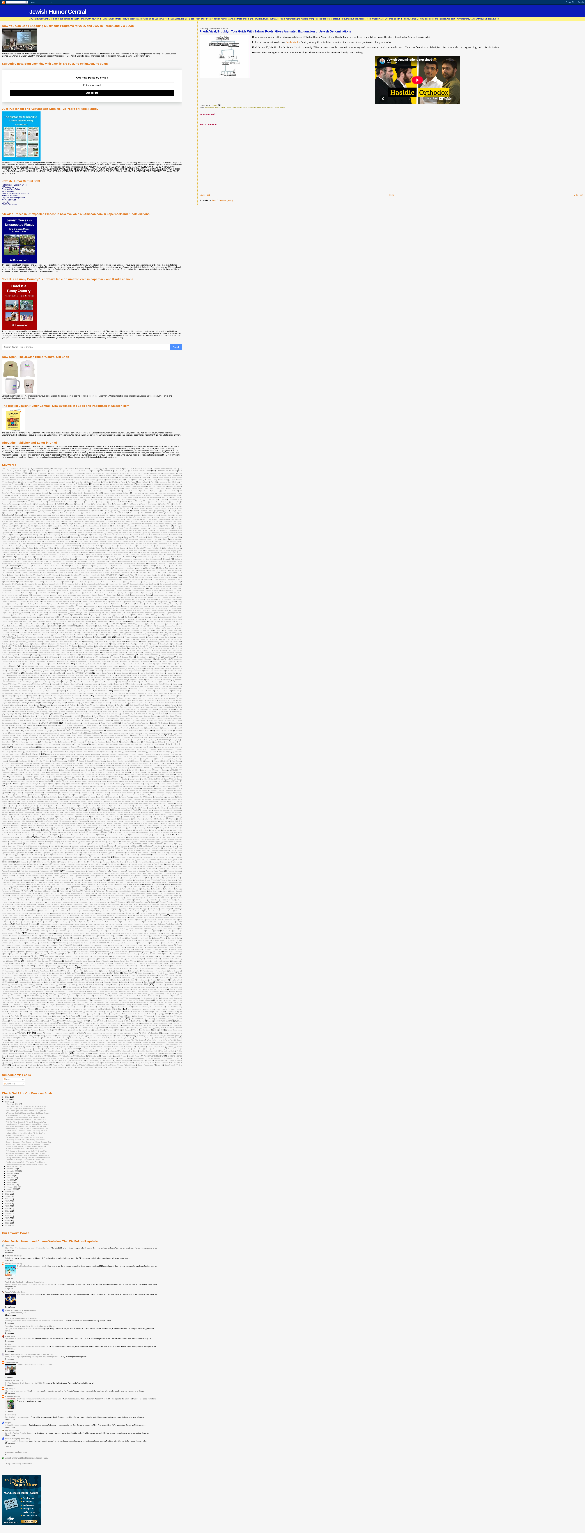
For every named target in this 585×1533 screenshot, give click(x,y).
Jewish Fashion (127, 723)
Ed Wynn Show (107, 615)
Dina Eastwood (44, 606)
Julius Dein (152, 752)
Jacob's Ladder (112, 707)
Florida (179, 635)
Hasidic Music (119, 668)
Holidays (112, 680)
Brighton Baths (98, 532)
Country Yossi (74, 590)
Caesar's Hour (16, 539)
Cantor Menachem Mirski (65, 548)
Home (391, 195)
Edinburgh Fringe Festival (173, 615)
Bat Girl (115, 511)
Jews (145, 737)
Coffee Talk (172, 572)
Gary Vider (152, 646)
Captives (134, 552)
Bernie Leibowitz (25, 519)
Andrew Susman (109, 493)
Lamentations (121, 770)
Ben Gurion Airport (90, 515)
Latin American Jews (165, 772)
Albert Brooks (154, 484)
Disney (81, 606)
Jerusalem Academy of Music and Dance (83, 714)
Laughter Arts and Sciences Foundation (56, 774)
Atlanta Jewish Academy (138, 502)
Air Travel (131, 482)
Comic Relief (170, 577)
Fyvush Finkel (143, 644)
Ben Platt (115, 515)
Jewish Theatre (123, 735)
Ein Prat (154, 617)
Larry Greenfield (54, 772)
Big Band (143, 521)
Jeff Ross (30, 711)
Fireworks (47, 635)
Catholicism (81, 557)
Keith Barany (175, 754)
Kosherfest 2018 (165, 765)
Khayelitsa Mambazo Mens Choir (24, 759)
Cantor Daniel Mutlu (127, 543)
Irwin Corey (57, 696)
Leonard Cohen (155, 777)
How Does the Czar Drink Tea (70, 684)
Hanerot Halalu (16, 664)
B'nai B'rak (69, 506)
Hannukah (42, 664)
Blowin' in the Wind (66, 526)
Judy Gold (45, 752)
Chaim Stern (80, 561)
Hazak (79, 671)
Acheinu (113, 477)
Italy (37, 705)
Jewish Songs (77, 735)
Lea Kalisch (118, 774)
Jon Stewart (72, 747)
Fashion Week (123, 630)
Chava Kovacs (39, 566)
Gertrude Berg (67, 650)
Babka (99, 506)
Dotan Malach (163, 608)
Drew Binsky (163, 610)
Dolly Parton (16, 608)
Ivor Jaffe (96, 705)
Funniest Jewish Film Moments (54, 644)
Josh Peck (77, 749)
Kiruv (47, 761)
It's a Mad (154, 703)
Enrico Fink (69, 624)
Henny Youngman (48, 675)
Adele (70, 480)
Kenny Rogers (33, 756)
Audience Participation (10, 504)
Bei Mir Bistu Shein (90, 513)
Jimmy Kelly (176, 740)
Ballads (31, 508)
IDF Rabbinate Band (69, 688)
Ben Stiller (137, 515)
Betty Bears (79, 521)
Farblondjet (104, 630)
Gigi (170, 650)
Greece (34, 657)
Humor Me (176, 684)
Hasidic (223, 107)
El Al (29, 619)
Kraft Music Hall (20, 768)
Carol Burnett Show (92, 554)
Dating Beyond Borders (162, 595)
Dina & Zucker (31, 606)
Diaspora (131, 604)
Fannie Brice (69, 630)
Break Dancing (41, 532)
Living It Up (61, 784)
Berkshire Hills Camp (125, 517)
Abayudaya (62, 475)
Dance (170, 593)
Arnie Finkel (61, 500)
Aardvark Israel (170, 473)
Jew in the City (43, 716)
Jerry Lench (140, 711)
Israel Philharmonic (110, 698)
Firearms (38, 635)
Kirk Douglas (38, 761)
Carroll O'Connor (157, 554)
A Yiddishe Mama (156, 473)
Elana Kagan (61, 619)
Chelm (66, 566)
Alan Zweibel (141, 484)
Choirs (108, 568)
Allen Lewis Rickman (37, 488)
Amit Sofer (134, 491)
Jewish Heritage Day (121, 725)
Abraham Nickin (16, 477)
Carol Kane (106, 554)
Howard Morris (118, 684)
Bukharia (40, 537)
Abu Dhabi (28, 477)
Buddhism (164, 535)
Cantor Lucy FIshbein (25, 548)
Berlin (155, 517)
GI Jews (132, 650)
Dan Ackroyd (147, 593)
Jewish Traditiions (29, 737)
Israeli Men (138, 700)
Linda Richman (18, 781)
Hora (143, 682)
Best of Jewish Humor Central (82, 519)
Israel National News (82, 698)
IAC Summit (155, 686)
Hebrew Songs (85, 673)
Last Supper (110, 772)
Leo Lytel (127, 777)
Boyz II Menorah (161, 530)
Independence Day (121, 691)
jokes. (43, 747)
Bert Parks (65, 519)
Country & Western (46, 590)
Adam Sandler (32, 480)
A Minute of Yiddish (22, 473)
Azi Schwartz (46, 506)
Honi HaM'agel (134, 682)
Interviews (90, 693)
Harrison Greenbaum (141, 666)
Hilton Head (119, 677)
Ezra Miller (45, 630)
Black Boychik (28, 526)
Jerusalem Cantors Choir (109, 714)
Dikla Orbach (18, 606)
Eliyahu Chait (51, 621)
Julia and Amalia (81, 752)
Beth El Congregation (149, 519)
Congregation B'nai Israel (171, 582)
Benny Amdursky (54, 517)
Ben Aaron (55, 515)
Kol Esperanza (46, 763)
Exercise (142, 628)
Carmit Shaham (21, 554)
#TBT (4, 469)
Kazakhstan (123, 754)
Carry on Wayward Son (174, 554)
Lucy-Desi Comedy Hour (65, 788)
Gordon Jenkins (166, 652)
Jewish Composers (147, 718)
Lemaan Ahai (90, 777)
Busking (150, 537)
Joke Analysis (158, 744)
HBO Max (176, 671)
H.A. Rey (109, 659)
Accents (65, 477)
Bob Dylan (178, 526)
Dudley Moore (62, 613)
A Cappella (105, 471)
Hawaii (46, 671)
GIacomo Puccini (144, 650)
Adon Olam (137, 480)
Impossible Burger (38, 691)
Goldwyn (148, 652)
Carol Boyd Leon (64, 554)
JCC (178, 709)
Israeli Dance (24, 700)
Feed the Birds (25, 632)
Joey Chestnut (171, 742)
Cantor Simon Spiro (135, 550)
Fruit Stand (6, 644)
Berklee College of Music (93, 517)
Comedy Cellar (7, 577)
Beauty (56, 513)
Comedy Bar (162, 575)
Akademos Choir (165, 482)
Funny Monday (117, 644)
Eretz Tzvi (141, 624)
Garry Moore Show (86, 646)
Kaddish (65, 754)
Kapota (87, 754)
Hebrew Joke (29, 673)
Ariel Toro (165, 497)
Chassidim (13, 566)
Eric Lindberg (172, 624)
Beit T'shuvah (172, 513)
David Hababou (169, 597)
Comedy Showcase (110, 577)
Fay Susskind (175, 630)
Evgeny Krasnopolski (128, 628)
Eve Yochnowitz (98, 628)
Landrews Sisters (160, 770)
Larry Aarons (29, 772)
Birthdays (176, 523)
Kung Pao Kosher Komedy (119, 768)
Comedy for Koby (77, 577)
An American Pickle (169, 491)
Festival (53, 632)
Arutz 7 (140, 500)
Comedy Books (174, 575)
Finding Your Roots (25, 635)
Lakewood (109, 770)
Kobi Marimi (176, 761)
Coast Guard (142, 572)
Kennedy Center (19, 756)
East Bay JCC (118, 613)
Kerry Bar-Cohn (107, 756)
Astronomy (80, 502)
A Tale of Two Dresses (93, 473)
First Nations (57, 635)
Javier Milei (113, 709)
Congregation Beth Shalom (170, 584)
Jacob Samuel (62, 707)
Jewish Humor (74, 727)
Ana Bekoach (43, 493)
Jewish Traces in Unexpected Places (147, 735)
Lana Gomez (146, 770)
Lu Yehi (21, 788)
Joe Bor (54, 742)
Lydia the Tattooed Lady (109, 788)
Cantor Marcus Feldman (45, 548)
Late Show (151, 772)
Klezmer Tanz (99, 761)
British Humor (155, 532)
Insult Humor (6, 693)
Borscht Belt (50, 530)
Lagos (75, 770)
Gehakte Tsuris (46, 648)
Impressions (52, 691)
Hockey (75, 680)
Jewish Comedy (87, 718)
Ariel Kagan (143, 497)
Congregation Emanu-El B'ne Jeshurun (85, 586)
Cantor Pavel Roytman (172, 548)
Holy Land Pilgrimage (27, 682)
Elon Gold (121, 621)
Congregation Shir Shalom (23, 588)
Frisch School (165, 641)
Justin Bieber (8, 754)
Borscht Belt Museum (66, 530)
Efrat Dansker (19, 617)
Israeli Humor (104, 700)
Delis (173, 602)
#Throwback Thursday (20, 469)
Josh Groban (66, 749)
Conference (107, 582)
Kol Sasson (96, 763)
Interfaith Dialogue (40, 693)
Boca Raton (123, 528)
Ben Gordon (76, 515)
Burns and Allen (129, 537)
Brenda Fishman (69, 532)
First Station (80, 635)
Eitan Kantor (9, 619)
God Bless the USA (109, 652)
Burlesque (109, 537)
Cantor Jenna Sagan (127, 546)
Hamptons (156, 661)
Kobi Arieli (165, 761)
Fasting (158, 630)
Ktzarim (63, 768)
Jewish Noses (48, 733)
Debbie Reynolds (116, 602)
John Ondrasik (53, 744)
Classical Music (97, 572)
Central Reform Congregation (132, 559)
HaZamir (88, 671)
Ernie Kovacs (13, 626)
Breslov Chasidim (84, 532)
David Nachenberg (49, 599)
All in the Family (140, 486)
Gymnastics (100, 659)
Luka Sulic (80, 788)
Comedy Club (35, 577)
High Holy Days (55, 677)
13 (88, 469)
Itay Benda (46, 705)
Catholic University (68, 557)
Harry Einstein (7, 668)
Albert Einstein (167, 484)
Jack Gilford (12, 707)
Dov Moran (16, 610)
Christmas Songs (79, 570)
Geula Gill (93, 650)
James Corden (169, 707)
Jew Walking (55, 716)
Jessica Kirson (30, 716)
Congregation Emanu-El (59, 586)
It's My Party (16, 705)
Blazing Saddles (42, 526)
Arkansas (24, 500)
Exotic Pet (169, 628)
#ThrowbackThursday (42, 469)
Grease (74, 655)
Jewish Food (63, 725)
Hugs (145, 684)
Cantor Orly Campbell (136, 548)
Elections (92, 619)
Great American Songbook (90, 655)
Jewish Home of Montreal (55, 728)
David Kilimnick (19, 599)
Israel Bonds (117, 696)
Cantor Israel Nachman (55, 546)
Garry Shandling (101, 646)
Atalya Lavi (103, 502)
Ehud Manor (50, 617)
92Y (33, 471)
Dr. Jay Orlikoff (83, 610)
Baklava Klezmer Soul (18, 508)
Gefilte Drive (23, 648)
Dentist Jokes (41, 604)
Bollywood (135, 528)
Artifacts (115, 500)
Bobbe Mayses (97, 528)
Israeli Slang (34, 703)
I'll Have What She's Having (101, 686)
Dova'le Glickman (29, 610)
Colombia (54, 575)
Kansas (79, 754)
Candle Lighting (82, 541)
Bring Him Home (120, 532)
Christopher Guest (95, 570)
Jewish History (137, 725)
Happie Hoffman (161, 664)
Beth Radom (175, 519)
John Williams (66, 744)
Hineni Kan (167, 677)
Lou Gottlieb (96, 786)
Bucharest (144, 535)
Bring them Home (135, 532)
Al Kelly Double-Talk (55, 484)
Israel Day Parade (131, 696)
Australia (60, 504)
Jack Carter (144, 705)
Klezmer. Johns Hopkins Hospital (118, 761)
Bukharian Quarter (52, 537)
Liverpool (44, 784)
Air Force (122, 482)
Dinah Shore (71, 606)
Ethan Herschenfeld (118, 626)
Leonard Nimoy (169, 777)
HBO (168, 671)
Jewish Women (114, 737)
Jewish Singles (50, 735)
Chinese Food (19, 568)
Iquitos (130, 693)
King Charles (135, 759)
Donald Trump (80, 608)
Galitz (27, 646)
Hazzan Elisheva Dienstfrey (154, 671)
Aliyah (129, 486)
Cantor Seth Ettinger (65, 550)
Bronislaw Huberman (70, 535)
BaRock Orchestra (31, 511)
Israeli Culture (10, 700)
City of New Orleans (49, 572)
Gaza (7, 648)
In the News (101, 690)
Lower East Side (173, 786)
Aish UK (154, 482)
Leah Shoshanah (143, 774)
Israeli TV (88, 703)
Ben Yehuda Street (151, 515)
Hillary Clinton (82, 677)
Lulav (89, 788)
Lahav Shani (85, 770)
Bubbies (135, 535)
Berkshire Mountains (143, 517)
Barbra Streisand (161, 508)
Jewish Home (38, 728)
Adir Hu (100, 480)
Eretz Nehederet (128, 624)
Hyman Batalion (27, 686)
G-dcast (154, 644)
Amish (126, 491)
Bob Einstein (9, 528)
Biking (6, 523)
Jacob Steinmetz (76, 707)
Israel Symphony (126, 698)
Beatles (31, 513)
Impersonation (24, 691)
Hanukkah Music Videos (113, 664)
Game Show (64, 646)
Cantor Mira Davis (102, 548)
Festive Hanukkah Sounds (91, 632)
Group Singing (168, 657)
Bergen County (68, 517)
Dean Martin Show (72, 602)
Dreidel (154, 610)
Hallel (33, 661)
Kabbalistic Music (52, 754)
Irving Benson (20, 696)
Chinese (8, 568)
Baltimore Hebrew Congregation (64, 508)
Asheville (164, 500)
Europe (159, 626)
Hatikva (149, 668)
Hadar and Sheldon (123, 659)
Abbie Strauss (106, 475)
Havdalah (37, 671)
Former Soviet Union (167, 637)
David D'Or (78, 597)
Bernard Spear (165, 517)
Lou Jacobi (107, 786)
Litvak (17, 784)
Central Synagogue (152, 559)
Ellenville (88, 621)
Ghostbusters (122, 650)
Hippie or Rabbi (16, 680)
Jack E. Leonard (158, 705)
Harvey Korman (54, 668)
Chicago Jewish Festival (101, 566)
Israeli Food (92, 700)
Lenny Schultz (115, 777)
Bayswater (159, 511)
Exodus (160, 628)
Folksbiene (88, 637)
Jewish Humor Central (57, 11)
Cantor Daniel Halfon (88, 543)
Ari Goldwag (85, 497)
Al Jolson (34, 484)
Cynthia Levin (89, 593)
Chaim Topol (92, 561)
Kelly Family (6, 756)
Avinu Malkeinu (132, 504)
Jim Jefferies (115, 740)
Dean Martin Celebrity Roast (52, 602)
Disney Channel (91, 606)
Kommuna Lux (156, 763)
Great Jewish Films (168, 655)
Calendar (103, 539)
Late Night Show (138, 772)
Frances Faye (92, 639)
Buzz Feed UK (175, 537)
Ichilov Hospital (23, 688)
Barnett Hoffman (16, 511)
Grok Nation (102, 657)
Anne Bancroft (46, 495)
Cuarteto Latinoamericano (11, 593)
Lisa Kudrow (138, 781)
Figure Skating (152, 632)
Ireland (156, 693)
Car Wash (143, 552)
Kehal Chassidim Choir (147, 754)
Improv (62, 691)
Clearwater (116, 572)
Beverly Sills (120, 521)
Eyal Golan (8, 630)
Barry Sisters (59, 511)
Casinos (38, 557)
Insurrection (18, 693)
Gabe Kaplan (164, 644)
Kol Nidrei (85, 763)
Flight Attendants (156, 635)
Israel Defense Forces (149, 696)
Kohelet (27, 763)
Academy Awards (52, 477)
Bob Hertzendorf (49, 528)
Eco (37, 615)
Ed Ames (44, 615)
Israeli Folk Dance (64, 700)
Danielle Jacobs (97, 595)
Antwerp (148, 495)
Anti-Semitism (137, 495)
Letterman (87, 779)
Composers (127, 579)
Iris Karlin (173, 693)
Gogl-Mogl (122, 652)
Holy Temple (56, 682)
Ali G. (122, 486)
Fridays (143, 641)
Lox (3, 788)
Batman (135, 511)
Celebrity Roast (69, 559)
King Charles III (148, 759)
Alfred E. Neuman (111, 486)
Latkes (177, 772)
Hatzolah (12, 671)
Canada (23, 541)
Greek (42, 657)
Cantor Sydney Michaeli (173, 550)
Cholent (130, 568)
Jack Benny (121, 705)
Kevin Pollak (151, 756)
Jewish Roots (177, 733)
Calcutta (94, 539)
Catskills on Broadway (162, 557)
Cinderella (151, 570)
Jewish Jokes (13, 731)
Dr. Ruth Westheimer (100, 610)
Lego (47, 777)
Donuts (130, 608)
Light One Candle (120, 779)
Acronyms (145, 477)
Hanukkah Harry (81, 664)
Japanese (71, 709)
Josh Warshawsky (91, 749)
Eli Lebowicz (165, 619)
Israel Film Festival (168, 696)
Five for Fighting (113, 635)
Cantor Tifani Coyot (27, 552)
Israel (85, 695)
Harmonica (62, 666)
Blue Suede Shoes (92, 526)
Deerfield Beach (148, 602)
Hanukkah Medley (96, 664)
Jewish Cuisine (60, 720)
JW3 (17, 754)
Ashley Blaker (55, 502)
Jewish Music (144, 731)
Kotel (10, 768)
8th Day (20, 471)
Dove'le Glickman (44, 610)
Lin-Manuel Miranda (149, 779)
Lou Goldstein (84, 786)
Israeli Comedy (176, 698)
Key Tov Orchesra (166, 756)
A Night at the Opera (57, 473)
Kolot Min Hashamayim (140, 763)
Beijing (102, 513)
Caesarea (43, 539)
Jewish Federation (142, 723)
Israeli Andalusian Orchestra (158, 698)
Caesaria (53, 539)
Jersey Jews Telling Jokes (39, 714)
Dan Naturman (160, 593)
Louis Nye (142, 786)
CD (38, 559)
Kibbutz (59, 759)
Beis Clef (111, 513)
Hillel (91, 677)
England (58, 624)
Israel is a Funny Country (44, 698)
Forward (19, 639)
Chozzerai (172, 568)
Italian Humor (28, 705)
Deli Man (165, 602)
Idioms (110, 688)
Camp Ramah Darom (9, 541)
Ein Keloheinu (130, 617)
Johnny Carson (80, 744)
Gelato (57, 648)
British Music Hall (169, 532)
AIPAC (113, 482)
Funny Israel (103, 644)
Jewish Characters (40, 718)
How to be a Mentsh (91, 684)
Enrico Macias (80, 624)
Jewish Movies (131, 731)
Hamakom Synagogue (78, 661)
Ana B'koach (16, 493)
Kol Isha (57, 763)
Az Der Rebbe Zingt (31, 506)
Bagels (168, 506)
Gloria (80, 652)
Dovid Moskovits (59, 610)
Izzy (103, 705)
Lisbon (160, 781)
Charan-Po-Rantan (153, 561)
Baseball (70, 511)
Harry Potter (18, 668)
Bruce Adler (111, 535)
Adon (128, 480)
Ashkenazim (17, 502)
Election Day (81, 619)
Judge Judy (6, 752)
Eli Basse (129, 619)
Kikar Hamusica (91, 759)
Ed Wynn (95, 615)
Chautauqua (26, 566)
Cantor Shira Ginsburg (83, 550)
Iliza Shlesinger (121, 688)
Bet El (108, 519)
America (177, 488)
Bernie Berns (177, 517)
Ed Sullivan (64, 615)
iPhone (122, 693)
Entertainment (102, 624)
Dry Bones (25, 613)
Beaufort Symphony (44, 513)
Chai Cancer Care (54, 561)
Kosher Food (78, 765)
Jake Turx (157, 707)
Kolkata (115, 763)
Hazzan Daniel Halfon (112, 671)
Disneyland (116, 606)
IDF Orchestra (54, 688)
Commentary (60, 579)
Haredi (217, 107)
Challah (113, 561)
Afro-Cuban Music (11, 482)
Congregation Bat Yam (33, 584)
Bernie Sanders (39, 519)
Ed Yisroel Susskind (122, 615)
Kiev (81, 759)
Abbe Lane (80, 475)
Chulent (122, 570)
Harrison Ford (126, 666)
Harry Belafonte (157, 666)
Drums (16, 613)
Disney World (104, 606)
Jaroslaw (81, 709)
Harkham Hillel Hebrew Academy (32, 666)
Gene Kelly (66, 648)
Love (151, 786)
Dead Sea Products (19, 602)
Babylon (138, 506)
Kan (72, 754)
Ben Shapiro (126, 515)
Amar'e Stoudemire (106, 488)
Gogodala (132, 652)
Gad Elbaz (176, 644)
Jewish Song (64, 735)
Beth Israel (164, 519)
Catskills (128, 557)
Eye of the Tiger (33, 630)
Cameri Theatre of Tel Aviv (150, 539)
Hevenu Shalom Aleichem (20, 677)
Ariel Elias (132, 497)
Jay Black (142, 709)
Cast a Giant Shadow (51, 557)
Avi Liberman (119, 504)
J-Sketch (111, 705)
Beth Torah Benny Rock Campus (48, 521)
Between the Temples (105, 521)
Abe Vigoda (149, 475)
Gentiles (132, 648)
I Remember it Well (82, 686)
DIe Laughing (7, 606)
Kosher (24, 765)
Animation (23, 495)
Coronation (6, 590)
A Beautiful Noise (72, 471)
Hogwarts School (87, 680)
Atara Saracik (114, 502)
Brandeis (7, 532)
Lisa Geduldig (126, 781)
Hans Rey (52, 664)
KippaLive (12, 761)
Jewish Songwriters (93, 735)
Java (105, 709)
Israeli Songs (47, 703)
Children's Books (163, 566)
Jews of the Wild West (66, 740)
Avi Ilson (108, 504)
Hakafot (7, 661)
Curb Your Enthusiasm (47, 593)
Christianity (39, 570)
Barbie (150, 508)
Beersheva (66, 513)
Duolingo (107, 613)
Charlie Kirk (72, 563)
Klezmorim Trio (137, 761)
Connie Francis (75, 588)
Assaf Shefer (68, 502)
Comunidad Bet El (160, 579)
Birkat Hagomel (108, 523)
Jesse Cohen (17, 716)
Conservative (209, 107)
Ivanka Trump (84, 705)
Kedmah (133, 754)
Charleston (36, 563)
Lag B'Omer (53, 770)
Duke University (95, 613)
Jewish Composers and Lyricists (168, 718)
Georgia (33, 650)
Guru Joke (47, 659)
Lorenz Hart (165, 784)
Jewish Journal (30, 731)
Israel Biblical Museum (103, 696)
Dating (148, 595)
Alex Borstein (41, 486)
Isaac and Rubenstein (72, 696)
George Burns (143, 648)
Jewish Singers (22, 735)
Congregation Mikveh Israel (160, 586)
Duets (85, 613)
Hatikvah (157, 668)
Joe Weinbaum (100, 742)
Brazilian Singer (27, 532)
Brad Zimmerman (176, 530)
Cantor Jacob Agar (73, 546)
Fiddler (121, 632)
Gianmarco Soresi (159, 650)
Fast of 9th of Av (146, 630)
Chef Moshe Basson (54, 566)
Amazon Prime (130, 488)
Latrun (4, 774)
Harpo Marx (113, 666)
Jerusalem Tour (174, 714)
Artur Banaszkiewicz (128, 500)
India (149, 691)
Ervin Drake (42, 626)
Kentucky (61, 756)
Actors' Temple (164, 477)
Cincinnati (141, 570)
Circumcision (7, 572)
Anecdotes (161, 493)
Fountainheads (31, 639)
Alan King (129, 484)
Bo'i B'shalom (142, 526)
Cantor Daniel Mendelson (108, 543)
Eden (159, 615)
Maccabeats (173, 788)
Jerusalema (6, 716)
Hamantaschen (95, 661)
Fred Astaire (153, 639)
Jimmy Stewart (21, 742)
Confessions (118, 582)
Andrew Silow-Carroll (93, 493)
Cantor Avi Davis (174, 541)
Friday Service (132, 641)
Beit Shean (134, 513)
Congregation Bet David (52, 584)
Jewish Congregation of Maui (12, 720)
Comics (13, 579)
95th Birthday (43, 471)
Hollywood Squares (153, 680)
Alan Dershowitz (117, 484)
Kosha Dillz (14, 765)
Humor (167, 684)
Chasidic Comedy (129, 563)
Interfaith (28, 693)
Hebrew (16, 673)
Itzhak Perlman (70, 705)
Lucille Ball (49, 788)
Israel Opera (96, 698)
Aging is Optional (26, 482)
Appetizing (5, 497)
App (178, 495)
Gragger (36, 655)
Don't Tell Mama (66, 608)
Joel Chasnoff (113, 742)
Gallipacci (53, 646)
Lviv (96, 788)
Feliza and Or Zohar (40, 632)
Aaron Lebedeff (15, 475)
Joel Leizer (147, 742)
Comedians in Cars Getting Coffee (93, 575)
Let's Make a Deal (74, 779)
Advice (172, 480)
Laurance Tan (92, 774)
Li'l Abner (108, 779)
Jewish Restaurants (163, 733)
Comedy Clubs (49, 577)
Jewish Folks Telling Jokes (27, 725)
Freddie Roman (166, 639)
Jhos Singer (93, 740)
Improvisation (87, 691)
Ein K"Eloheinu (103, 617)
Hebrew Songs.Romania (104, 673)
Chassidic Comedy (165, 563)
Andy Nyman (137, 493)
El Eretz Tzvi (38, 619)
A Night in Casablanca (75, 473)
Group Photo (155, 657)
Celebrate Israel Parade (51, 559)
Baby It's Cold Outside (112, 506)
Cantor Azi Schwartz (9, 543)
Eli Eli (156, 619)
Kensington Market (48, 756)
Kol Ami (35, 763)
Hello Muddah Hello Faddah (18, 675)
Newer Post (205, 195)
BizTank (18, 526)
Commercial (72, 579)
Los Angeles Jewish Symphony (65, 786)
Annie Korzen (90, 495)
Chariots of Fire (168, 561)
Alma (48, 488)
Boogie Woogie (164, 528)
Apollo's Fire (169, 495)
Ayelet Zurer (17, 506)
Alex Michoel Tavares (69, 486)
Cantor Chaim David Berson (51, 543)
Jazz (172, 709)
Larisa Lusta (17, 772)
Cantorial (74, 552)
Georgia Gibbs (44, 650)
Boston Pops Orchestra (101, 530)
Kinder (101, 759)
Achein (104, 477)
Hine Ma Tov (130, 677)
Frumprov (16, 644)
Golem (155, 652)
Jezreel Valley (81, 740)
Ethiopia (143, 626)
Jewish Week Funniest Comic (94, 737)
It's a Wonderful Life (168, 703)
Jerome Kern (106, 711)
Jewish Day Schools (156, 720)
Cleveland (125, 572)
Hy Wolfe (15, 686)
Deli (158, 602)
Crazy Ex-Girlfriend (122, 590)
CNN (133, 572)
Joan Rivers (33, 742)
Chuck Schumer (110, 570)
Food (109, 637)
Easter (128, 613)
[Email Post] (218, 105)
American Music (62, 491)
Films (13, 635)
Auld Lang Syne (41, 504)
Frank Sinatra (140, 639)
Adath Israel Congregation (55, 480)
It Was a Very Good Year (139, 703)
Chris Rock (13, 570)
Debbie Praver (102, 602)
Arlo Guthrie (34, 500)
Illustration (134, 688)
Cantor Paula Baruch (153, 548)
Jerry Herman (129, 711)
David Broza (67, 597)
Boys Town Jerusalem (132, 530)
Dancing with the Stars (41, 595)
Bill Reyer (33, 523)
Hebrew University (122, 673)
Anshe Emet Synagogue (107, 495)
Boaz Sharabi (154, 526)
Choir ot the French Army (94, 568)
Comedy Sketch (127, 577)
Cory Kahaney (31, 590)
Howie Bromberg (134, 684)
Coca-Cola (153, 572)
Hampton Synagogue (141, 661)
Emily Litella (48, 624)
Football (119, 637)
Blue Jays (79, 526)
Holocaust (166, 680)
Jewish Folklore (7, 725)
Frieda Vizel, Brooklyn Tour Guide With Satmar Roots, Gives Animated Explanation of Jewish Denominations (275, 31)
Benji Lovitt (16, 517)
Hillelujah (109, 677)
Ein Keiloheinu (117, 617)
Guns (38, 659)
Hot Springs (38, 684)
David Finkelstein (102, 597)
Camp (165, 539)
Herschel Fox (168, 675)
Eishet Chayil (177, 617)
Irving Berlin (32, 696)
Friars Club (77, 641)
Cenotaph (81, 559)
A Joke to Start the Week (141, 471)
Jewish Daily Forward (122, 720)
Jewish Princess (134, 733)
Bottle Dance (116, 530)
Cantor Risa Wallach (48, 550)
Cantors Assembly (97, 552)
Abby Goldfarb (137, 475)
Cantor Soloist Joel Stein (154, 550)
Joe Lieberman (65, 742)
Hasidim (131, 668)
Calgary (112, 539)
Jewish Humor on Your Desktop (119, 728)
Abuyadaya (39, 477)
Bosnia (80, 530)
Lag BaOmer (65, 770)
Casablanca (20, 557)
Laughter (36, 774)
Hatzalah (168, 668)
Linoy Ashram (69, 781)
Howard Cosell (106, 684)
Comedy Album (128, 575)
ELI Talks (7, 621)
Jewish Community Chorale (129, 718)
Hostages (14, 684)
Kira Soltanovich (24, 761)
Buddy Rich (9, 537)
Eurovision (18, 628)
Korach (177, 763)
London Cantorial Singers (133, 784)
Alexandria (99, 486)
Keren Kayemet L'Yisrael (76, 756)
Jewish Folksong (48, 725)
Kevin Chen (139, 756)
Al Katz (42, 484)
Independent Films (138, 691)
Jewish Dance (140, 720)
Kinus (4, 761)
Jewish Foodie (78, 725)
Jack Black (134, 705)
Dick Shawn (162, 604)
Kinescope (124, 759)
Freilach (31, 641)
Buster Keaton (161, 537)
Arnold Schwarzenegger (76, 500)
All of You (152, 486)
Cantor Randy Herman (10, 550)
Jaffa (123, 707)
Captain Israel (123, 552)
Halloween (62, 661)
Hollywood (123, 680)
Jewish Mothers (97, 731)
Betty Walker (90, 521)
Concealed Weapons (53, 582)
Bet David (99, 519)
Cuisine (25, 593)
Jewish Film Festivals (160, 723)
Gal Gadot (18, 646)
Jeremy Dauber (94, 711)
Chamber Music (124, 561)
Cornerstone (175, 588)
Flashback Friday (141, 635)
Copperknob (164, 588)
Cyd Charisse (77, 593)
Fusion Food (130, 644)
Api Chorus (158, 495)
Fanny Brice (93, 630)
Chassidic (151, 563)
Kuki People (80, 768)
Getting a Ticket (81, 650)
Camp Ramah (175, 539)
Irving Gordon (45, 696)
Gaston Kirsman (164, 646)
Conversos (110, 588)
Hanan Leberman (169, 661)
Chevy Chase (76, 566)
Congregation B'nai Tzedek (11, 584)
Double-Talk (176, 608)
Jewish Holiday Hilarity (157, 725)
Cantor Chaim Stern (71, 543)
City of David (34, 572)
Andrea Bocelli (77, 493)
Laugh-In (27, 774)
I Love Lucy (68, 686)
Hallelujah (41, 661)
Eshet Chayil (54, 626)
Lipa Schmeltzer (93, 781)
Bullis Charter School (96, 537)
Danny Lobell (124, 595)
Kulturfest (90, 768)
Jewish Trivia (43, 737)
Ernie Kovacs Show (28, 626)
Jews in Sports (20, 740)
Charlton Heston (101, 563)
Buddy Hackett (176, 535)
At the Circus (91, 502)
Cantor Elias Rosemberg (146, 543)
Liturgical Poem (171, 781)
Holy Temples (68, 682)
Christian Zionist (26, 570)
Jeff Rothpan (41, 711)
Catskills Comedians (143, 557)
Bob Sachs (75, 528)
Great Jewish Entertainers (148, 655)
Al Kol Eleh (69, 484)
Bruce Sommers (123, 535)
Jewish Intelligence (152, 728)
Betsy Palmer (67, 521)
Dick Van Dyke (175, 604)
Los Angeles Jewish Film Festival (17, 786)
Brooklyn (84, 535)
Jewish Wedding (73, 737)
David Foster (115, 597)
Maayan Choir (161, 788)
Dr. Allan (71, 610)
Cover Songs (86, 590)
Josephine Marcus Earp (37, 749)
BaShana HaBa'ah (83, 511)
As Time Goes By (151, 500)
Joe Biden (45, 742)
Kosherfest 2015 (121, 765)
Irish (180, 693)
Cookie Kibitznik (138, 588)
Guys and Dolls (58, 659)
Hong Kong (121, 682)
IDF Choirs (42, 688)
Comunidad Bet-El (175, 579)
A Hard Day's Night (121, 471)
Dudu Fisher (75, 613)
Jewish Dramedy (32, 723)
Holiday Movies (101, 680)
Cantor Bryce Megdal (30, 543)
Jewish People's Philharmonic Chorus (86, 733)
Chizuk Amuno (49, 568)
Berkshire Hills (110, 517)
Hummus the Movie (156, 684)
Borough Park (23, 530)
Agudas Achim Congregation (45, 482)
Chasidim (141, 563)
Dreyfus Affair (6, 613)
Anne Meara (70, 495)
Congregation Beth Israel (117, 584)
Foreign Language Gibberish (135, 637)
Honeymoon (110, 682)
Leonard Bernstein (140, 777)
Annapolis (34, 495)
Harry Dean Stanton (173, 666)
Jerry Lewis (152, 711)
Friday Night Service (114, 641)
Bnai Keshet (117, 526)
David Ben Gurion (40, 597)
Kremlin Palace (34, 768)
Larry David (41, 772)
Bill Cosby (14, 523)
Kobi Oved (5, 763)
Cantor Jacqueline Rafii (91, 546)
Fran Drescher (71, 639)
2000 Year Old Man (114, 469)
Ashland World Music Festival (36, 502)
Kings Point (176, 759)
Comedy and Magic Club (146, 575)
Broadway (15, 535)
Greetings (77, 657)
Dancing (24, 595)
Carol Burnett (77, 554)
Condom (85, 582)
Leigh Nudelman (57, 777)
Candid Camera (65, 541)
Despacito (99, 604)
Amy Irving (156, 491)
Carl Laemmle (165, 552)
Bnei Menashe (129, 526)
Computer (136, 579)
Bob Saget (85, 528)
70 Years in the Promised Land (165, 469)
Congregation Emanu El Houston (36, 586)
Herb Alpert (110, 675)
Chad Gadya (40, 561)
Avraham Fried (165, 504)
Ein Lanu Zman (143, 617)
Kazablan (113, 754)
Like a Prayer (134, 779)
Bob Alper (166, 526)
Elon (113, 621)
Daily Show (136, 593)
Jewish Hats (107, 725)
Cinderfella (162, 570)
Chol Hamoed (119, 568)
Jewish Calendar (25, 718)
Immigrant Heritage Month (170, 688)
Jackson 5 (50, 707)
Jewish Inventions (168, 728)
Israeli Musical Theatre (167, 700)
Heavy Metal (6, 673)
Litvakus (25, 784)
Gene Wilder (77, 648)
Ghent (112, 650)
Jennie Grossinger (66, 711)
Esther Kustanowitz (87, 626)
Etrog (151, 626)
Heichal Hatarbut (146, 673)
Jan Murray (30, 709)
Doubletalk (5, 610)
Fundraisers (36, 644)
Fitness (101, 635)
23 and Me (128, 469)
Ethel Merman (133, 626)
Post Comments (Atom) (222, 200)
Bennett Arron (41, 517)
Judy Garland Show (32, 752)
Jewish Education (249, 107)
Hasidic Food (106, 668)
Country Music (61, 590)
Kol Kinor (76, 763)
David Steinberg (126, 599)
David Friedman (128, 597)
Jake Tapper (146, 707)
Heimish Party (159, 673)
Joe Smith (88, 742)
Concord (76, 582)
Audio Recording (26, 504)
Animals (14, 495)
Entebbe (91, 624)
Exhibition (151, 628)
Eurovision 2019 (31, 628)
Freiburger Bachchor (18, 641)
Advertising (164, 480)
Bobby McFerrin (111, 528)
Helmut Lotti (35, 675)
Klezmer (71, 761)
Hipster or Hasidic (31, 680)
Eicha (59, 617)
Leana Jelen (169, 774)
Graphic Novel (64, 655)
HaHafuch (160, 659)
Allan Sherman (173, 486)
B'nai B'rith (79, 506)
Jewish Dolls (19, 723)
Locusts (109, 784)
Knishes (157, 761)
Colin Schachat (27, 575)
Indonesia (175, 691)
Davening (14, 597)
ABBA (71, 475)
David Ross (88, 599)
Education (7, 617)
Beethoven (76, 513)
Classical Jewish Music (81, 572)
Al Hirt (26, 484)
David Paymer (64, 599)
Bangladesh (97, 508)
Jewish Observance (62, 733)
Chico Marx (149, 566)
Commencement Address (44, 579)
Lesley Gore (30, 779)
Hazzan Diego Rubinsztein (132, 671)
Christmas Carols (64, 570)
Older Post (578, 195)
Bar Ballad (113, 508)
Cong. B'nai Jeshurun (133, 582)
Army (52, 500)
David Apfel (25, 597)
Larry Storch (76, 772)
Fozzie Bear (58, 639)
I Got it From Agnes (54, 686)
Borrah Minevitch (37, 530)
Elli (95, 621)
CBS (174, 557)
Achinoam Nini (124, 477)
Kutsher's (157, 768)
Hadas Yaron (137, 659)
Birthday (167, 523)
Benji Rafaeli (28, 517)
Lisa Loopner (150, 781)
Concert (66, 582)
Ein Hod (92, 617)
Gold (140, 652)
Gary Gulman (114, 646)
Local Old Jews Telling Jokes (93, 784)
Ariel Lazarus (154, 497)
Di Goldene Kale (119, 604)
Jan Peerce (42, 709)
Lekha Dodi (78, 777)
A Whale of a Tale (140, 473)
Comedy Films (62, 577)
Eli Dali (149, 619)
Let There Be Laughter (45, 779)
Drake (113, 610)
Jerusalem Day (127, 714)
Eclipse (30, 615)
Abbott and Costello (121, 475)
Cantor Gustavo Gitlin (36, 546)
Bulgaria (65, 537)
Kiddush (68, 759)
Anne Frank (59, 495)
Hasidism (141, 668)
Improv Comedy (74, 691)
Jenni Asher (52, 711)
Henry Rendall (98, 675)
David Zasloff (151, 599)
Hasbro (64, 668)
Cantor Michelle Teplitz (85, 548)
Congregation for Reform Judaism (114, 586)
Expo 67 (179, 628)
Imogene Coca (8, 691)
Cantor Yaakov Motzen (45, 552)
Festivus (106, 632)
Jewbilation (87, 716)
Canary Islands (36, 541)
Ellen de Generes (75, 621)
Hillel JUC (99, 677)
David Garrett (141, 597)
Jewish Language (45, 731)
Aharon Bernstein (65, 482)
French (39, 641)
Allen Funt (20, 488)
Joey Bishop (158, 742)
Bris (145, 532)
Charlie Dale (47, 563)
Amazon (119, 488)
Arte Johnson (92, 500)
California (120, 539)
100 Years (80, 469)
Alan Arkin (105, 484)
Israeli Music (150, 700)
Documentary (177, 606)
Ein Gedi (84, 617)
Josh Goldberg (53, 749)
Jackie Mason (37, 707)
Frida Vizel (88, 641)
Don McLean (39, 608)
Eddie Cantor (137, 615)
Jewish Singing (37, 735)
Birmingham (148, 523)
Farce (113, 630)
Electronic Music (103, 619)
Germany (55, 650)
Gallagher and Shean (39, 646)
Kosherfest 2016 (136, 765)
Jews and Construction (158, 737)
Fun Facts (25, 644)
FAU (165, 630)
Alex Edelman (53, 486)
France (81, 639)
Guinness (30, 659)
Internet (81, 693)
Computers (147, 579)
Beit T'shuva (159, 513)
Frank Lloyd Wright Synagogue (111, 639)
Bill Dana (24, 523)
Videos (282, 107)
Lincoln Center (163, 779)
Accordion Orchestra (92, 477)
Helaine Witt (171, 673)
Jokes (33, 747)
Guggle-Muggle (18, 659)
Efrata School (31, 617)
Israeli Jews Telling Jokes (122, 700)
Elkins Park (62, 621)
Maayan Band (148, 788)
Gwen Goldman (72, 659)
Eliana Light (27, 621)
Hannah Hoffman (30, 664)
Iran (148, 693)
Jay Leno (152, 709)
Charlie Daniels (60, 563)
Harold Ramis (89, 666)
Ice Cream (173, 686)
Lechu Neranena (17, 777)
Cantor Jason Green (109, 546)
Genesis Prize (121, 648)
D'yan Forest (125, 593)
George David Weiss (159, 648)
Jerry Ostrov (165, 711)
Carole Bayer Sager (120, 554)
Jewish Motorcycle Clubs (114, 731)
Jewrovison (137, 737)
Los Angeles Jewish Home (41, 786)
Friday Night (99, 641)
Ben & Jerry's (44, 515)
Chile (173, 566)
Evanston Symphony (82, 628)
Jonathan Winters (117, 747)
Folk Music (67, 637)
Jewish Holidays (18, 727)
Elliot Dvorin (103, 621)
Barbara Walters (139, 508)
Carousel (145, 554)
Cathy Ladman (93, 557)
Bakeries (177, 506)
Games (74, 646)
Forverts (7, 639)
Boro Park (12, 530)
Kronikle (54, 768)
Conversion (99, 588)
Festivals (76, 632)
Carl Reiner (177, 552)
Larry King (66, 772)
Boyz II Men (149, 530)
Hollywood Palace (136, 680)
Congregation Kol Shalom (138, 586)
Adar (42, 480)
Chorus (162, 568)
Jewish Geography (93, 725)
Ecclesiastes (6, 615)
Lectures (29, 777)
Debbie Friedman (88, 602)
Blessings (53, 526)
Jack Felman (171, 705)
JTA (140, 749)
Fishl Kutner (91, 635)
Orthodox (270, 107)
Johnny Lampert (97, 744)
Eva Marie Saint (67, 628)
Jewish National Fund (17, 733)
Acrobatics (135, 477)
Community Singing (88, 579)
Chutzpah (131, 570)
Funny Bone (81, 644)
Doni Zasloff (99, 608)
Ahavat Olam (78, 482)
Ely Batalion (153, 621)
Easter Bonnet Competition (142, 613)
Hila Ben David (69, 677)
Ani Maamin (171, 493)
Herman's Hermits (139, 675)
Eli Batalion (139, 619)
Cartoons (8, 557)
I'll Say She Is (119, 686)
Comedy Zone (158, 577)
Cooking (151, 588)
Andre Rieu (64, 493)
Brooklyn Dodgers (97, 535)
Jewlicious (126, 737)
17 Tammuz (96, 469)
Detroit (108, 604)
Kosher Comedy (48, 765)
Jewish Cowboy (46, 720)
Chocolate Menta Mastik (65, 568)
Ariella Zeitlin (175, 497)
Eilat (76, 617)
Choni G (139, 568)
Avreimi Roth (177, 504)
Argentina (63, 497)
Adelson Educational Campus (85, 480)
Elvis (131, 621)
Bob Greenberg (34, 528)
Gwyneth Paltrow (87, 659)
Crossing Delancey (151, 590)
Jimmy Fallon (164, 740)
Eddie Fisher (149, 615)
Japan (61, 709)
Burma (118, 537)
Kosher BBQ (35, 765)
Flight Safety (169, 635)
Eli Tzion (17, 621)
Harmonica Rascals (75, 666)
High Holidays (40, 677)
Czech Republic (102, 593)
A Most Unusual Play (40, 473)
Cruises (177, 590)
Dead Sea (5, 602)
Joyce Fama (131, 749)
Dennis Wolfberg (28, 604)
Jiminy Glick (127, 740)
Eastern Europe (160, 613)
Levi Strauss (98, 779)
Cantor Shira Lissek (101, 550)
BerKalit (79, 517)
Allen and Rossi (7, 488)
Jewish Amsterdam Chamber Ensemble (144, 716)
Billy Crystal (55, 523)
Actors (154, 477)
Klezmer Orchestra (85, 761)
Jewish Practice (108, 733)
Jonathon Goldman (133, 747)
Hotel (47, 684)
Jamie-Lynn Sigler (17, 709)
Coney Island (95, 582)
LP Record (11, 788)
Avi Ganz (87, 504)
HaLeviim (25, 661)
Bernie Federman (10, 519)
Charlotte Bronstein (86, 563)
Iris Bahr (164, 693)
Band (88, 508)
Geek (14, 648)
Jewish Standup (109, 735)
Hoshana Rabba (167, 682)
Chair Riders (103, 561)
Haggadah (148, 659)
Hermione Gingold (154, 675)
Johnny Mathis (111, 744)
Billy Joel (67, 523)
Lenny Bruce (102, 777)
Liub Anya (34, 784)
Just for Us (178, 752)
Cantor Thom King (10, 552)
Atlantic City (175, 502)
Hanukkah (64, 663)
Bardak (173, 508)
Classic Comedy (64, 572)
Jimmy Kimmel (7, 742)
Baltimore (46, 508)
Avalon (78, 504)
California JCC (133, 539)
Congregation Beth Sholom (11, 586)
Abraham (5, 477)
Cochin (162, 572)
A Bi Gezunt (85, 471)
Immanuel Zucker (153, 688)
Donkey (110, 608)
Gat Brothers (177, 646)
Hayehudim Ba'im (58, 671)
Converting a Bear (123, 588)
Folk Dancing (56, 637)
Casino (30, 557)
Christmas (50, 570)
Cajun (80, 539)
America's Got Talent (28, 491)
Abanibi (42, 475)
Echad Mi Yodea (19, 615)
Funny (72, 644)
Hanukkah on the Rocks (133, 664)
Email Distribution (167, 621)
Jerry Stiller (21, 714)
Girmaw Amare (43, 652)
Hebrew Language (42, 673)
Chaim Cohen (68, 561)
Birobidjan (158, 523)
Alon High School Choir (61, 488)
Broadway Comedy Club (33, 535)
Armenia (44, 500)
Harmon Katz (50, 666)
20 (103, 469)
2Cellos (137, 469)
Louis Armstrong (130, 786)
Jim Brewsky (104, 740)
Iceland (12, 688)
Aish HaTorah (143, 482)
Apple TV (15, 497)
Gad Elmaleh (6, 646)
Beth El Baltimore (133, 519)
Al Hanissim (16, 484)
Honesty (100, 682)
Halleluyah (52, 661)
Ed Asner (54, 615)
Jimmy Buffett (138, 740)
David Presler (76, 599)
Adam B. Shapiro (18, 480)
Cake (87, 539)
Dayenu (177, 599)
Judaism (153, 749)
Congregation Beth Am (73, 584)
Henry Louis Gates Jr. (82, 675)
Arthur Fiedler (104, 500)
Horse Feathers (153, 682)
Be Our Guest (9, 513)
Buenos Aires (21, 537)
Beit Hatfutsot (122, 513)
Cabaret (5, 539)
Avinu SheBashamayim (149, 504)
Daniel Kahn (69, 595)
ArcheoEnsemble (37, 497)
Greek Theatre (52, 657)
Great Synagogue (22, 657)
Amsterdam (145, 491)
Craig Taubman (107, 590)
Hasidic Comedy (93, 668)
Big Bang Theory (155, 521)
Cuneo (33, 593)
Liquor (104, 781)
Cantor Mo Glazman (119, 548)
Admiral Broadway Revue (115, 480)
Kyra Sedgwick (170, 768)
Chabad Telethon (27, 561)
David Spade (112, 599)
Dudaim (52, 613)
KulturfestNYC (101, 768)
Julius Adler (141, 752)
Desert (91, 604)
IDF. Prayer (102, 688)
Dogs (7, 608)
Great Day (106, 655)
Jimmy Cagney (151, 740)
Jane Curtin (53, 709)
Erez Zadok (161, 624)
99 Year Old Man (57, 471)
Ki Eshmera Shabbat (46, 759)
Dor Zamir (139, 608)
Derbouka (82, 604)
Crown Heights (166, 590)
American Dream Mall (46, 491)
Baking (4, 508)
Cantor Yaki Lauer (62, 552)
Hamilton (115, 661)
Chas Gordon (115, 563)
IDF (33, 688)
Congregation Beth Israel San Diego (143, 584)
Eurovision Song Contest (49, 628)
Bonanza (153, 528)
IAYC (164, 686)
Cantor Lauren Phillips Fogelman (168, 546)
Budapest (154, 535)
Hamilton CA (125, 661)
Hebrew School (71, 673)
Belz (34, 515)
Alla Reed (161, 486)
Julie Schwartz (130, 752)
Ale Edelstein (29, 486)
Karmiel (104, 754)
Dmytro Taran (143, 606)
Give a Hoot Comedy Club (60, 652)
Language (174, 770)
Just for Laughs (165, 752)
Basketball (97, 511)
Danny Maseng (137, 595)
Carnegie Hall (50, 554)
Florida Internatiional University (38, 637)
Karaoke (96, 754)
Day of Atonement (165, 599)
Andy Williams (149, 493)
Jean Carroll (6, 711)
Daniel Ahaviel (57, 595)
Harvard (29, 668)
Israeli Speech (60, 703)
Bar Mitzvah (124, 508)
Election (71, 619)
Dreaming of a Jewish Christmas (137, 610)
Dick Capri (140, 604)
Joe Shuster (77, 742)
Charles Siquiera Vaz (21, 563)
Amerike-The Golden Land (99, 491)
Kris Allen (45, 768)
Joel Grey (137, 742)
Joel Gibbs (125, 742)
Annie (80, 495)
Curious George (63, 593)
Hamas (106, 661)
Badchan (159, 506)
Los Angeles (177, 784)
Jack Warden (23, 707)
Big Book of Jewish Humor (173, 521)
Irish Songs (8, 696)
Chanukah (137, 561)
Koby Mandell (17, 763)
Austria (70, 504)
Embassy (16, 624)
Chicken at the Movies (121, 566)
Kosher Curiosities (63, 765)
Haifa (169, 659)
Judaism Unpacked (165, 749)
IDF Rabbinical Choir (87, 688)
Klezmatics (61, 761)
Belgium (18, 515)
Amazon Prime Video (145, 488)
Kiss (53, 761)
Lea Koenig (130, 774)
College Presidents (42, 575)
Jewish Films (175, 723)
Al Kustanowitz (82, 484)
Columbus (64, 575)
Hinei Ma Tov (142, 677)
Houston (55, 684)
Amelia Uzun (160, 488)
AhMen (105, 482)
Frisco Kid (176, 641)
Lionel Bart (81, 781)
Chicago (87, 566)
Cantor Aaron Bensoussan (123, 541)
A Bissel (95, 471)
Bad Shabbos (149, 506)
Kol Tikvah (106, 763)
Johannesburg (40, 744)
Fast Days (134, 630)
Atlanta (124, 502)
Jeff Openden (19, 711)
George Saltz (22, 650)
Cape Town (111, 552)
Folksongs (99, 637)
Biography (96, 523)
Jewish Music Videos (164, 731)
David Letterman (34, 599)
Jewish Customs (104, 720)
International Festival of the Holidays (62, 693)
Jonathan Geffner (86, 747)
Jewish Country (32, 720)
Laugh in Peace (15, 774)
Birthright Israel (7, 526)
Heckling (134, 673)
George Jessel (9, 650)
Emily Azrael (37, 624)
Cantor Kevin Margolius (145, 546)
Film (161, 632)
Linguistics (58, 781)
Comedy (112, 575)
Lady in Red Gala (33, 770)
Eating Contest (174, 613)
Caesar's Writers (31, 539)
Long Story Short (151, 784)
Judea (177, 749)
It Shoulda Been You (120, 703)
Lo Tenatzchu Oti (74, 784)
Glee (73, 652)
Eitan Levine (20, 619)
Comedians (75, 575)
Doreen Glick (151, 608)
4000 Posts (147, 469)
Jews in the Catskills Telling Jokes (42, 740)
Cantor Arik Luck (159, 541)
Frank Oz (129, 639)
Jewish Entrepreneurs (90, 723)
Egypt (41, 617)
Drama (120, 610)
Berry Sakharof (53, 519)
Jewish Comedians (107, 716)
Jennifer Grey (81, 711)
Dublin (34, 613)
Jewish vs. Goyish (57, 737)
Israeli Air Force (140, 698)
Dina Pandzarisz (58, 606)
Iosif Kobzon (113, 693)
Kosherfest (108, 765)
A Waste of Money (125, 473)
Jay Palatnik (163, 709)
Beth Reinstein (7, 521)
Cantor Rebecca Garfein (29, 550)
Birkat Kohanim (136, 523)
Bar (105, 508)
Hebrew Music (57, 673)
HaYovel (72, 671)
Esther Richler (103, 626)
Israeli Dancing (37, 700)
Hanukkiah (148, 664)
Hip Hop (177, 677)
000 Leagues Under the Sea (64, 469)
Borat (4, 530)
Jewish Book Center (168, 716)
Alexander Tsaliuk (86, 486)
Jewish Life (62, 730)
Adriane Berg (152, 480)
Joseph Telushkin (18, 749)
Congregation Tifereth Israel (46, 588)
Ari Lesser (107, 497)
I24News (145, 686)
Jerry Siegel (10, 714)
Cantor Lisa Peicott (8, 548)
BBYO (180, 511)
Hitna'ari (66, 680)
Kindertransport (112, 759)
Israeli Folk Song (79, 700)
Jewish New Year (34, 733)
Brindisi (109, 532)
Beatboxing (21, 513)
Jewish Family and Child (110, 723)
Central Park (113, 559)
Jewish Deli (170, 720)
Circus (17, 572)
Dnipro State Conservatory (160, 606)
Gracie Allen (25, 655)
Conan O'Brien (23, 582)
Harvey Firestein (40, 668)
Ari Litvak (116, 497)
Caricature (153, 552)
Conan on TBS (37, 582)
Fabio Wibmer (57, 630)
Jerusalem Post (160, 714)
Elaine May (50, 619)
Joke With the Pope (21, 747)
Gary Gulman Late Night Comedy (133, 646)
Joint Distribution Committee (140, 744)
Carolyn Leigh (134, 554)
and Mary (54, 493)
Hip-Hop (5, 680)
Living (52, 784)
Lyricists (124, 788)
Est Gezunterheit (69, 626)
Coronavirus (17, 590)
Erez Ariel (150, 624)
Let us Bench (61, 779)
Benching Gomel (167, 515)
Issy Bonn (106, 703)
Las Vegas (99, 772)
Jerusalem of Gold (144, 714)
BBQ (173, 511)
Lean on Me (157, 774)
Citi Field (25, 572)
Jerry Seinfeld (177, 711)
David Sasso (100, 599)
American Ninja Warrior (79, 491)
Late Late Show (123, 772)
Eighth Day (68, 617)
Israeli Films (50, 700)
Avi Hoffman (97, 504)
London (117, 784)
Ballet (39, 508)
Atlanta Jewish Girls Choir (159, 502)
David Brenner (54, 597)
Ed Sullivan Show (79, 615)
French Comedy (50, 641)
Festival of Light (64, 632)
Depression (53, 604)
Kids (75, 759)
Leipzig (68, 777)
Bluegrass (105, 526)
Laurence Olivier (106, 774)
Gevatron (103, 650)
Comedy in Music (93, 577)
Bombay (144, 528)
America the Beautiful (9, 491)
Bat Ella (107, 511)
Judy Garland (18, 752)
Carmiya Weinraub (36, 554)
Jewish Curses (90, 720)
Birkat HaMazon (122, 523)
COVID (96, 590)
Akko (176, 482)
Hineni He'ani (156, 677)
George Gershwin (176, 648)
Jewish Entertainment (72, 723)
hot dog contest (26, 684)
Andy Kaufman (123, 493)
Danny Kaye (111, 595)
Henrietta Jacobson (65, 675)
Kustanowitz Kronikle (140, 768)
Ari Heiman (97, 497)
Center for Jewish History (97, 559)
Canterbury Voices (97, 541)
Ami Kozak (116, 491)
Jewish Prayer (121, 733)
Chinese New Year (34, 568)
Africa (180, 480)
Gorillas (177, 652)
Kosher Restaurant (94, 765)
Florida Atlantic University (14, 637)
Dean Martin (33, 602)
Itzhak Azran (57, 705)
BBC (167, 511)
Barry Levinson (45, 511)
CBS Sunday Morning (26, 559)
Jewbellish (76, 716)
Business (142, 537)
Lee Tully (38, 777)
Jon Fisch (51, 747)
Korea (4, 765)
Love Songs (160, 786)
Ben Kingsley (104, 515)
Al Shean (96, 484)
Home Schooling (88, 682)
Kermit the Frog (93, 756)
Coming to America (25, 579)
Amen (169, 488)
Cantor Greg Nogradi (18, 546)
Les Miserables (17, 779)
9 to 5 (27, 471)
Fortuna (179, 637)
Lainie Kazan (98, 770)
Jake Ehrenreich (133, 707)
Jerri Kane (117, 711)
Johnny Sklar (123, 744)
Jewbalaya (66, 716)
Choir (79, 568)
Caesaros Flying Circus (67, 539)
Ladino (21, 770)
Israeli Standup (74, 703)
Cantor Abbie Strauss (143, 541)
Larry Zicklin (88, 772)
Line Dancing (46, 781)
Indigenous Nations (162, 691)
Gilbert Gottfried (15, 652)
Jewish (96, 716)
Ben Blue (65, 515)
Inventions (102, 693)
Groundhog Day (142, 657)
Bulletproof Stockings (78, 537)
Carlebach (9, 554)
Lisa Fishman (113, 781)
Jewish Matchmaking (81, 731)
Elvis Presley (141, 621)
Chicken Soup (137, 566)
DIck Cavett (151, 604)
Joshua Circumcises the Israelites (112, 749)
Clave (107, 572)
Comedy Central (21, 577)
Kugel (71, 768)
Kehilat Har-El (163, 754)
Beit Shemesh (146, 513)
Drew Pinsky (175, 610)
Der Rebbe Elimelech (68, 604)
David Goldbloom (155, 597)
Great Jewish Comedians (123, 655)
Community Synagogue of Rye (109, 579)
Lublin (40, 788)
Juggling (70, 752)
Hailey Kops (178, 659)
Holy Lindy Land (43, 682)
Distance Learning (129, 606)
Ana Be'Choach (29, 493)
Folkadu (78, 637)
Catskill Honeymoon (115, 557)
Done (90, 608)
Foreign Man (152, 637)
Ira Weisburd (140, 693)
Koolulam (167, 763)
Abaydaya (51, 475)
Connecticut (62, 588)
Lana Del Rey (134, 770)
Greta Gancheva (90, 657)
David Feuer (89, 597)
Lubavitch (30, 788)
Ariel (124, 497)
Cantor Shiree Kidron (118, 550)
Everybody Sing (112, 628)
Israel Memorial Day (64, 698)
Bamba (80, 508)
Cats (103, 557)
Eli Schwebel (177, 619)
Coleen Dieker (14, 575)
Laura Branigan (78, 774)
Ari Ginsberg (74, 497)
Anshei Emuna (124, 495)
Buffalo (31, 537)
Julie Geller (117, 752)
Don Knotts (28, 608)
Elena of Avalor (117, 619)
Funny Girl (92, 644)
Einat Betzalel (165, 617)
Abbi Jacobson (92, 475)
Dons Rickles (120, 608)
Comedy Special (144, 577)
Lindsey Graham (32, 781)
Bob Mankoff (63, 528)
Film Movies (172, 632)
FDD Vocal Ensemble (9, 632)
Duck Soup (43, 613)
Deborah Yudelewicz (132, 602)
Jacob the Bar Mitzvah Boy (94, 707)
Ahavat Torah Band (93, 482)
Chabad (166, 559)
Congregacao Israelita (151, 582)
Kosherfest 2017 (150, 765)
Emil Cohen (26, 624)
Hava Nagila (23, 671)
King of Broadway (162, 759)
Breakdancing (55, 532)
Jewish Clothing (55, 718)
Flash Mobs (126, 635)
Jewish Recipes (148, 733)
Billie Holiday (44, 523)
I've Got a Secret (133, 686)
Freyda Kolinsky (64, 641)
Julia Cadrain (94, 752)
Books (175, 528)
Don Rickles (51, 608)
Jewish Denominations (234, 107)
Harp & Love (101, 666)
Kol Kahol (66, 763)
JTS (146, 749)
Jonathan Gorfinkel (101, 747)
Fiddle (114, 632)
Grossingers (114, 657)
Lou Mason (118, 786)
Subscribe (92, 92)
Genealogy (89, 648)
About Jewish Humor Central (168, 475)
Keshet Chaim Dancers (124, 756)
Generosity (109, 648)
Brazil (16, 532)
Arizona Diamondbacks (10, 500)
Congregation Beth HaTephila (94, 584)
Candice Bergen (49, 541)
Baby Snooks (128, 506)
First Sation (69, 635)
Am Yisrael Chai (79, 488)
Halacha (16, 661)
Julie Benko (106, 752)
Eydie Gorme (20, 630)
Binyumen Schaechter (82, 523)
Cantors (85, 552)
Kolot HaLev (125, 763)
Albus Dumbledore (14, 486)
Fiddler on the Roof (134, 632)
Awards (7, 506)
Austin (52, 504)
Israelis (97, 703)
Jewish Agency (122, 716)
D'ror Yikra (114, 593)
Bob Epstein (21, 528)
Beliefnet (27, 515)
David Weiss (139, 599)
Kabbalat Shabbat (31, 754)
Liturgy (5, 783)
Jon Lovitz (61, 747)
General (99, 648)
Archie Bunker (51, 497)
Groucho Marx (127, 657)
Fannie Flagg (81, 630)
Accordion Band (76, 477)
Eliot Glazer (38, 621)
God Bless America (92, 652)
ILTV (142, 688)
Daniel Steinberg (83, 595)
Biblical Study (132, 521)
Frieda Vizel (292, 42)
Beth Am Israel (118, 519)
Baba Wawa (90, 506)
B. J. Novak (59, 506)
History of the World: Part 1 (50, 680)
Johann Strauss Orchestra (22, 744)
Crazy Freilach (137, 590)
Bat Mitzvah (125, 511)
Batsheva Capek (146, 511)
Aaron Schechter (30, 475)
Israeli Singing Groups (18, 703)
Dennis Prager (14, 604)
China (180, 566)
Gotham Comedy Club (10, 655)
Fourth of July (46, 639)
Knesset (148, 761)
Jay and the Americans (128, 709)
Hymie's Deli (40, 686)
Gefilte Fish (34, 648)
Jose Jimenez (148, 747)
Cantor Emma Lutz (164, 543)
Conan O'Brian (9, 582)
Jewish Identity (138, 728)
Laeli (44, 770)
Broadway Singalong (52, 535)
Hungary (5, 686)
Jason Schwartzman (94, 709)
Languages (6, 772)
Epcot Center (114, 624)
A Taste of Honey (110, 473)
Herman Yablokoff (123, 675)
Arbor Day (24, 497)
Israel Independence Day (19, 698)
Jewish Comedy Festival (108, 718)
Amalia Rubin (92, 488)
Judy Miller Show (58, 752)
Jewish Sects (261, 107)
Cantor (109, 541)
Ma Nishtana (135, 788)
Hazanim (99, 671)
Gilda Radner (29, 652)
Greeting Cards (65, 657)
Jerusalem (58, 714)
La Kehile (12, 770)
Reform (276, 107)
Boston (87, 530)
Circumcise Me (174, 570)
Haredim (12, 666)
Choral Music (150, 568)
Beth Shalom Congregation (24, 521)
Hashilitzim (74, 668)
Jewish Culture (74, 720)
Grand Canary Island (48, 655)
